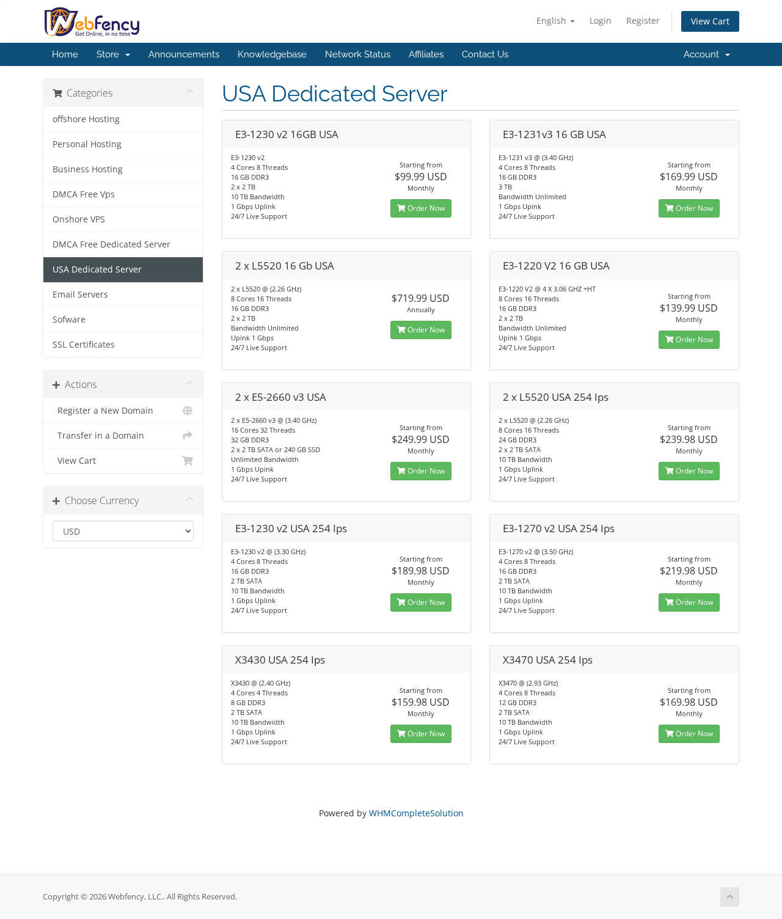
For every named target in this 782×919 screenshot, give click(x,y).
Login (601, 20)
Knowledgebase (272, 54)
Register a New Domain (103, 410)
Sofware (69, 319)
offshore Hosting (86, 119)
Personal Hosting (87, 144)
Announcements (183, 54)
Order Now (425, 208)
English (552, 20)
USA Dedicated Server (97, 269)
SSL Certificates (84, 344)
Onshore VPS (79, 219)
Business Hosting (88, 169)
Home (65, 54)
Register (643, 20)
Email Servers (80, 294)
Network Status (357, 54)
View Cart (710, 21)
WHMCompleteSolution (416, 813)
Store (110, 54)
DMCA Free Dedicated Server (111, 244)
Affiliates (426, 54)
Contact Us (485, 54)
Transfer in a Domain (98, 435)
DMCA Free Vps (84, 194)
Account (704, 54)
